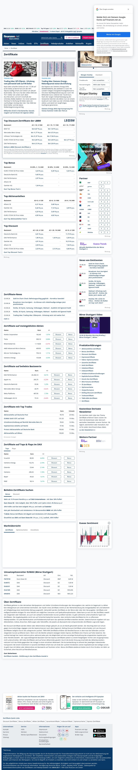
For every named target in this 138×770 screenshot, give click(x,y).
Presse (5, 735)
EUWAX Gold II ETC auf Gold (14, 418)
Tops (7, 448)
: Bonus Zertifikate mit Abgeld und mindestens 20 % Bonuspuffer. (31, 514)
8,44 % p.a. (39, 208)
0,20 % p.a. (55, 171)
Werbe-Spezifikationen (29, 735)
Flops (14, 448)
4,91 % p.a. (39, 241)
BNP (89, 183)
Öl (92, 28)
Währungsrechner (81, 732)
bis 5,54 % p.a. (53, 143)
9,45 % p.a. (39, 174)
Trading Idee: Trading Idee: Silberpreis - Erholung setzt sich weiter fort (39, 315)
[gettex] (81, 186)
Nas (58, 28)
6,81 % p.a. (39, 234)
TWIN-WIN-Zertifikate (89, 398)
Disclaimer (43, 735)
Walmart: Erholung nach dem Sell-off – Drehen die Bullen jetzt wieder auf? (98, 293)
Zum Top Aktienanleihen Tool (15, 219)
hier (106, 98)
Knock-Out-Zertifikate (90, 379)
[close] (128, 9)
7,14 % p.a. (55, 208)
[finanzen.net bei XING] (67, 735)
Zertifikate (44, 44)
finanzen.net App (81, 729)
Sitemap (6, 737)
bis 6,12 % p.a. (37, 143)
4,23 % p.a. (39, 171)
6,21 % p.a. (39, 204)
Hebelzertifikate (87, 368)
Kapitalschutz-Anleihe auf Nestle (16, 426)
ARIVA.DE (55, 767)
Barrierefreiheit (44, 744)
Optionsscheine (22, 530)
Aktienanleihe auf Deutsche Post (16, 415)
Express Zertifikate (93, 721)
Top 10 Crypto (45, 28)
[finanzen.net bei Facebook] (63, 731)
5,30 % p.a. (70, 238)
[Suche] (62, 37)
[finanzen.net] (11, 36)
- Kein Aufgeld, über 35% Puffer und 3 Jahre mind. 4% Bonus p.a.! (33, 503)
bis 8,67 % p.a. (37, 129)
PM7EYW (7, 579)
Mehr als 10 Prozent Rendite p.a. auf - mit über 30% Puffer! (33, 499)
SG (88, 221)
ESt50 (16, 28)
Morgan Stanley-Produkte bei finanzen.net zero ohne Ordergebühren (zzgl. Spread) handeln (95, 106)
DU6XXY (7, 586)
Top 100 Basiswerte (82, 88)
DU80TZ (7, 583)
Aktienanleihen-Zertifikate (91, 349)
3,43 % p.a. (55, 212)
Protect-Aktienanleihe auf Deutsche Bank (19, 429)
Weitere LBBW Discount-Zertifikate (17, 147)
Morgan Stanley (87, 75)
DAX (5, 28)
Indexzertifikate (87, 371)
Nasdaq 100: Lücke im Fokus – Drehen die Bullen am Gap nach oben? (98, 301)
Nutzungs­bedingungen (47, 737)
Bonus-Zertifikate (88, 352)
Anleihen (69, 44)
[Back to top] (107, 767)
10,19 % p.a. (70, 241)
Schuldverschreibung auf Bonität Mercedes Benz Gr (23, 422)
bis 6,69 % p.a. (37, 140)
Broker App (79, 735)
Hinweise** (44, 153)
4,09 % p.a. (70, 208)
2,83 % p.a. (39, 245)
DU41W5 (7, 590)
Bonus (70, 334)
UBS (89, 225)
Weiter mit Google (113, 34)
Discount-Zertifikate (89, 354)
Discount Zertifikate (10, 721)
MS (89, 217)
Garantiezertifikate (53, 721)
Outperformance (88, 390)
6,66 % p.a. (70, 249)
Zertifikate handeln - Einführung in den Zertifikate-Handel (25, 656)
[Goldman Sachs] (81, 190)
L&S (89, 213)
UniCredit (91, 202)
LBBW (89, 209)
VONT (89, 229)
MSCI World (29, 28)
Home (6, 48)
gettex (90, 186)
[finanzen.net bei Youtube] (67, 731)
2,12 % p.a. (56, 249)
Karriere (6, 732)
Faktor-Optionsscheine (90, 360)
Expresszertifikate (88, 357)
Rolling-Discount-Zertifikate (92, 393)
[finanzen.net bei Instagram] (59, 731)
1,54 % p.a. (39, 185)
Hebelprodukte (57, 44)
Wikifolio (90, 232)
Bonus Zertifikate (25, 721)
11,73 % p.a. (70, 234)
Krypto (89, 44)
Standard (99, 75)
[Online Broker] (11, 38)
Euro (81, 28)
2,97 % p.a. (39, 178)
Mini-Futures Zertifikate (90, 382)
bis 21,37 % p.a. (36, 136)
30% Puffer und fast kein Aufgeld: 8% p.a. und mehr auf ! (27, 507)
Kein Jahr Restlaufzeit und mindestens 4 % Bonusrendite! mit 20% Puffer (33, 510)
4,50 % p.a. (39, 215)
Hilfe (22, 729)
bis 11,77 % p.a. (36, 132)
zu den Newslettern (86, 430)
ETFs (36, 44)
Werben (24, 732)
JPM (89, 206)
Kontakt (6, 729)
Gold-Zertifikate (87, 365)
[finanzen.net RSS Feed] (65, 739)
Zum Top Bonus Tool (12, 189)
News (13, 44)
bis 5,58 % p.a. (53, 140)
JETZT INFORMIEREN (26, 708)
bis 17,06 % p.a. (53, 136)
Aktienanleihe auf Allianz (13, 433)
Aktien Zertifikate (38, 721)
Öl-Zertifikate (86, 384)
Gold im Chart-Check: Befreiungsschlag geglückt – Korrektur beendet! (38, 299)
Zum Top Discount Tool (12, 252)
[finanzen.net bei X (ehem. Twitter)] (59, 735)
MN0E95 (7, 594)
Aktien (6, 44)
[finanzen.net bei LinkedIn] (63, 735)
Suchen (106, 94)
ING (89, 194)
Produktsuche (83, 80)
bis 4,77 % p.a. (69, 140)
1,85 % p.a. (39, 238)
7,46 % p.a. (70, 245)
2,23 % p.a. (39, 249)
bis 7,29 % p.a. (53, 129)
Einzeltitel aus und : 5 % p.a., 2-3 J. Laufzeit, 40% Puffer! (31, 518)
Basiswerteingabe (84, 84)
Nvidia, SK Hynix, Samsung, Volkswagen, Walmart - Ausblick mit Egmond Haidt (42, 308)
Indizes (21, 44)
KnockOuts (35, 530)
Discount (58, 334)
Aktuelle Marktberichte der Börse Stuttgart (91, 248)
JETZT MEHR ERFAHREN (82, 708)
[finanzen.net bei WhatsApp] (61, 739)
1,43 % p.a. (56, 238)
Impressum (43, 729)
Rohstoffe (79, 44)
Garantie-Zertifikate (89, 363)
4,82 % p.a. (55, 215)
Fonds (29, 44)
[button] (72, 37)
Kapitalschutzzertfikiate (90, 376)
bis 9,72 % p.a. (53, 132)
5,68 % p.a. (55, 204)
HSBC (89, 198)
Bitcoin (70, 28)
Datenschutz (43, 732)
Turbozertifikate (88, 395)
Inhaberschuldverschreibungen (93, 374)
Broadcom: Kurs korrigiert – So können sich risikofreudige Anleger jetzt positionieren (98, 274)
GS (88, 190)
